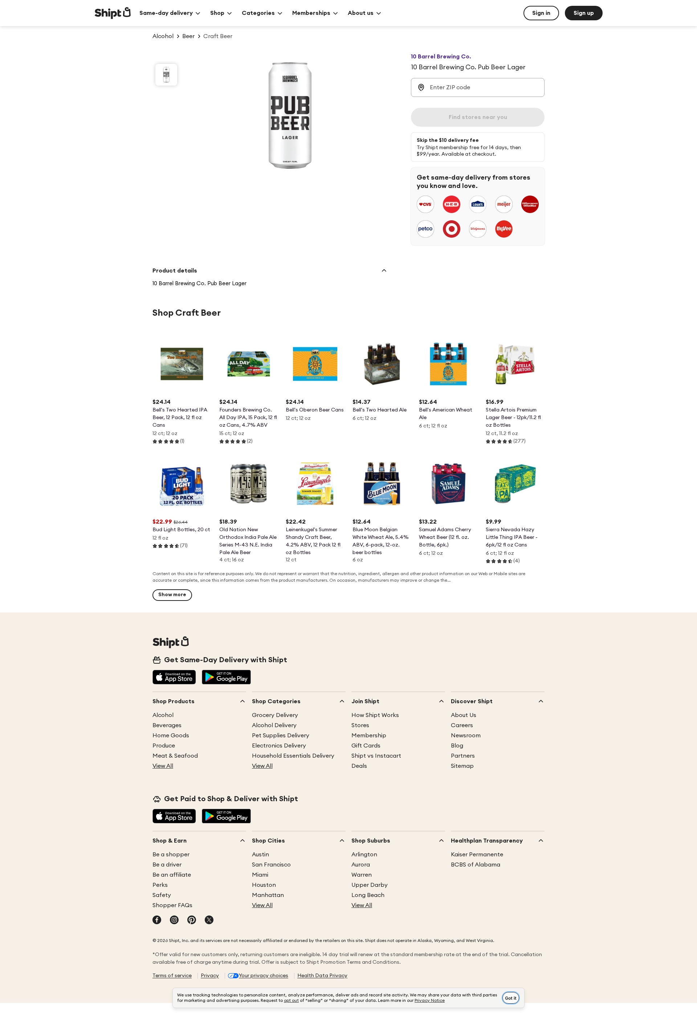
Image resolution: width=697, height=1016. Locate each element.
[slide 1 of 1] (166, 75)
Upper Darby (369, 885)
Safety (161, 895)
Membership (368, 735)
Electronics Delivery (279, 746)
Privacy (210, 975)
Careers (462, 725)
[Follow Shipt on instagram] (174, 920)
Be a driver (167, 865)
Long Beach (367, 895)
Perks (160, 885)
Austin (260, 854)
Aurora (360, 865)
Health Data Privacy (322, 975)
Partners (463, 756)
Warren (361, 875)
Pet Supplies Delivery (280, 735)
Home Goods (170, 735)
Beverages (167, 725)
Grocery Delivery (275, 715)
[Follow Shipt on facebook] (156, 920)
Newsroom (466, 735)
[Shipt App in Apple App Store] (174, 678)
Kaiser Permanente (477, 854)
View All (162, 766)
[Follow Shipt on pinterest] (191, 920)
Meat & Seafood (175, 756)
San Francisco (271, 865)
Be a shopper (170, 854)
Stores (360, 725)
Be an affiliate (171, 875)
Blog (457, 746)
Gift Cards (365, 746)
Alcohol (163, 715)
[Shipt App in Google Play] (226, 678)
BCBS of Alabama (475, 865)
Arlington (364, 854)
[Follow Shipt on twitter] (209, 920)
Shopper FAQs (172, 905)
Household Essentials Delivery (293, 756)
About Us (463, 715)
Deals (359, 766)
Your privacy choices (263, 975)
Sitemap (462, 766)
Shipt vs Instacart (376, 756)
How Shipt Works (375, 715)
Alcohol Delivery (274, 725)
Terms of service (172, 975)
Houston (264, 885)
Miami (260, 875)
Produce (163, 746)
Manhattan (268, 895)
